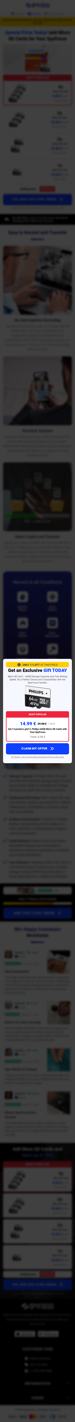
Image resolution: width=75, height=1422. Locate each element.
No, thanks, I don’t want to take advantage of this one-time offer (37, 757)
